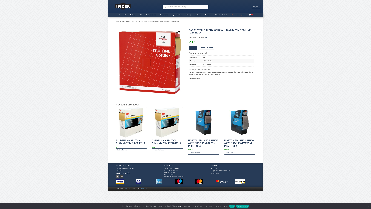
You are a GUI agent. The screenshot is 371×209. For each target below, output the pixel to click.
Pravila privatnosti (242, 206)
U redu (232, 206)
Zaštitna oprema (151, 15)
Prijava (256, 7)
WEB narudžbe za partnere (239, 15)
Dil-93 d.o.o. (143, 188)
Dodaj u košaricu (207, 48)
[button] (179, 32)
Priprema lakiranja (177, 15)
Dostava (119, 170)
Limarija (188, 15)
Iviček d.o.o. (126, 188)
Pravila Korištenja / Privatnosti (125, 168)
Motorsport (208, 15)
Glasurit (217, 15)
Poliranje (133, 15)
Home (117, 21)
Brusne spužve (135, 21)
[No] (369, 206)
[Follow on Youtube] (121, 176)
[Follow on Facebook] (117, 176)
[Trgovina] (119, 15)
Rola (142, 21)
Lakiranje (198, 15)
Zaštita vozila (164, 15)
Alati (140, 15)
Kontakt (224, 15)
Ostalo (124, 15)
